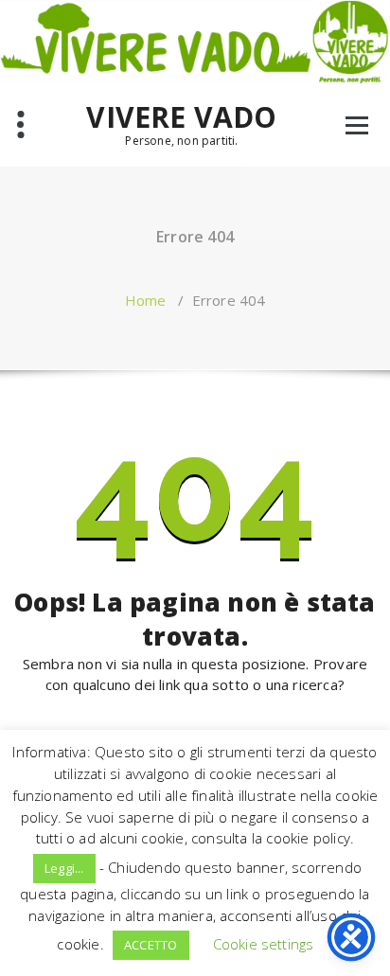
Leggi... (64, 868)
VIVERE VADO (181, 117)
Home (146, 300)
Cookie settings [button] (263, 943)
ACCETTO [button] (150, 944)
